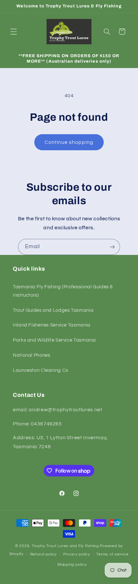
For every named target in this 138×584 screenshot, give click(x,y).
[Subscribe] (112, 247)
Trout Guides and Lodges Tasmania (53, 310)
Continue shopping (69, 142)
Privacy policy (76, 554)
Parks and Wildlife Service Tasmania (54, 340)
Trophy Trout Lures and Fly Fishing (65, 546)
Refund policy (43, 554)
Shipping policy (72, 564)
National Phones (31, 355)
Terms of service (112, 554)
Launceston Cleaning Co (40, 370)
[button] (13, 31)
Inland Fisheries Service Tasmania (52, 325)
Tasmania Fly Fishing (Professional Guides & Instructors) (63, 291)
